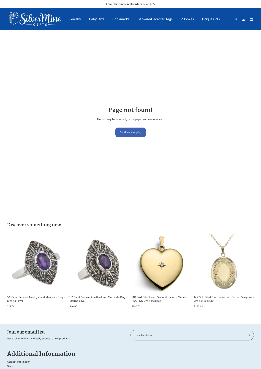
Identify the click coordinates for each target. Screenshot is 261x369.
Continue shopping (131, 132)
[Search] (236, 19)
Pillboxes (187, 19)
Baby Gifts (96, 19)
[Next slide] (62, 264)
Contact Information (18, 361)
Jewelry (75, 19)
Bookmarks (120, 19)
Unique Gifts (211, 19)
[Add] (62, 288)
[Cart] (251, 19)
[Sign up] (248, 335)
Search (11, 366)
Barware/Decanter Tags (155, 19)
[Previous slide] (12, 264)
